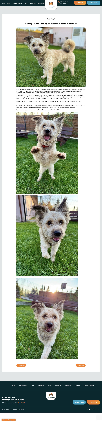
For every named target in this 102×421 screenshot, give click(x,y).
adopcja (80, 3)
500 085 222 (63, 3)
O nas (8, 3)
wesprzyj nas (93, 3)
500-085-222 (21, 402)
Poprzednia (21, 365)
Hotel (26, 3)
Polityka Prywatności (89, 385)
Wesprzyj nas (68, 385)
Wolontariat (41, 3)
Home (3, 3)
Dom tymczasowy (17, 3)
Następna (81, 365)
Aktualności (33, 3)
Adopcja (78, 385)
